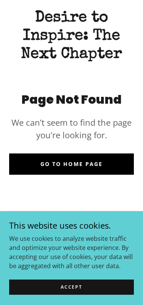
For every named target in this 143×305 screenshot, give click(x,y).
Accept (71, 287)
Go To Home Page (71, 164)
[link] (71, 36)
